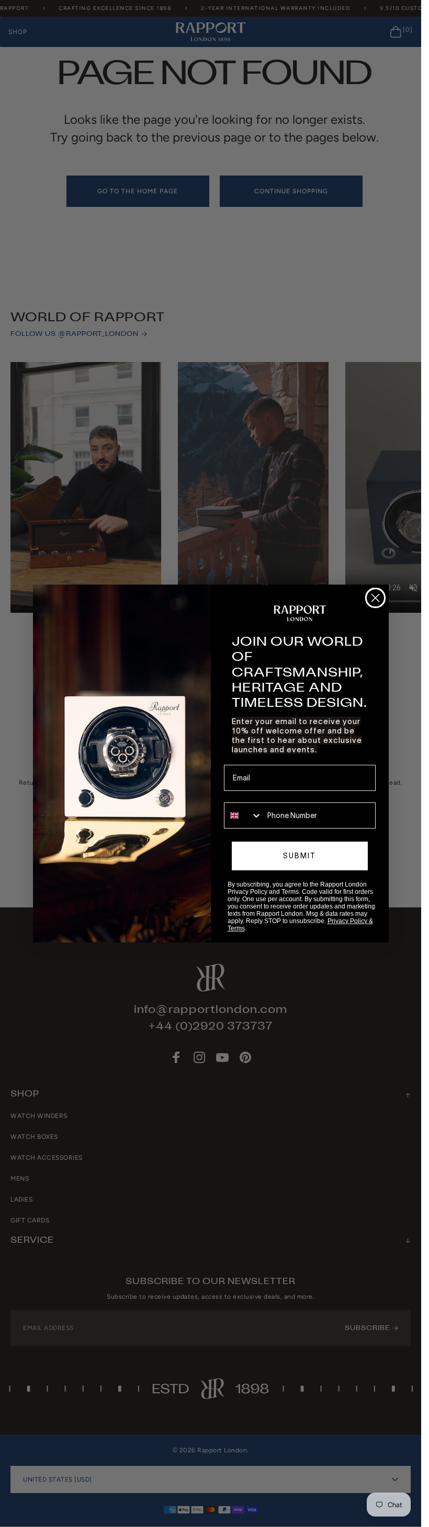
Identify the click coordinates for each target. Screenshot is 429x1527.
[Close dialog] (375, 598)
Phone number (248, 795)
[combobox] (243, 815)
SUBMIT (299, 856)
